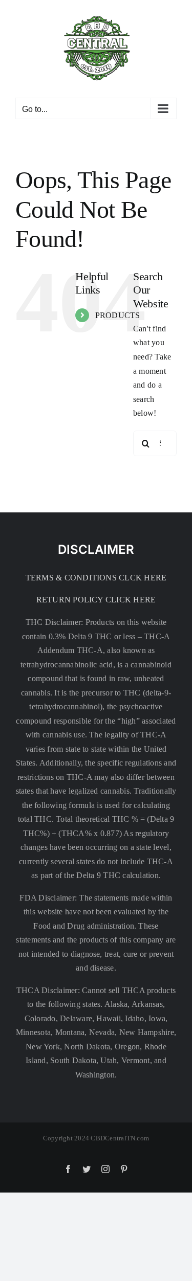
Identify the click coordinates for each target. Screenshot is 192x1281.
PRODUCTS (117, 315)
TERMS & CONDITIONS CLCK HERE (96, 577)
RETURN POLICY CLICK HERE (96, 599)
